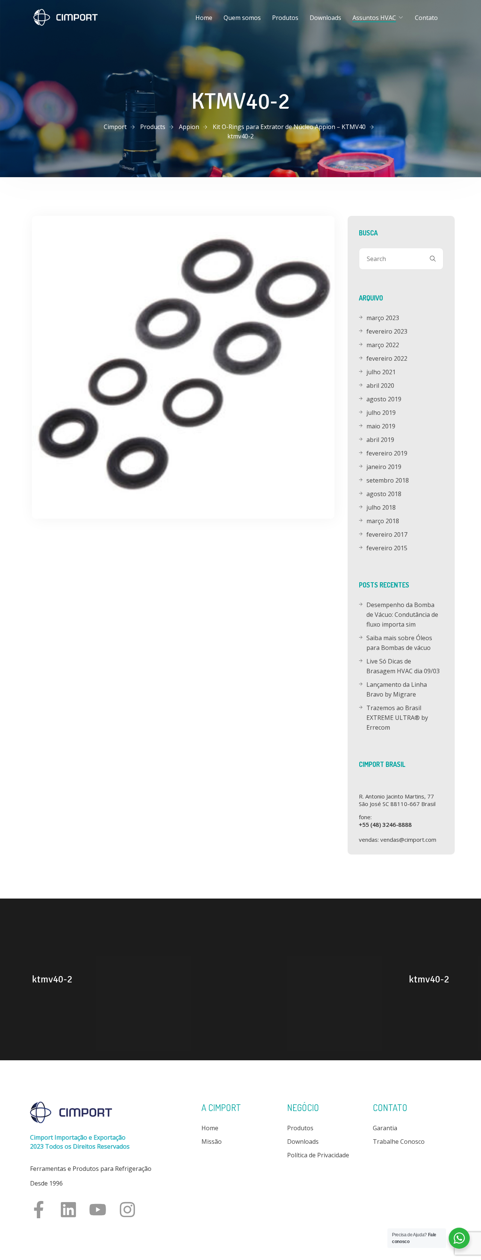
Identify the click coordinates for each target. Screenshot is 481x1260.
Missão (211, 1141)
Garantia (385, 1128)
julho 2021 (381, 372)
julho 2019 (381, 412)
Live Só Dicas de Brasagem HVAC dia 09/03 (403, 666)
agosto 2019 (383, 399)
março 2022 (382, 345)
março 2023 (382, 318)
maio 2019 (380, 426)
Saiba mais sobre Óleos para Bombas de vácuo (399, 643)
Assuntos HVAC (374, 18)
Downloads (325, 18)
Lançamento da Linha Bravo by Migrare (396, 689)
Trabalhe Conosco (399, 1141)
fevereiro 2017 (386, 534)
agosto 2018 (383, 494)
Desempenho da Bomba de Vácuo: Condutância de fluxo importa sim (402, 614)
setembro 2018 (387, 480)
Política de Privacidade (318, 1155)
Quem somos (242, 18)
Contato (426, 18)
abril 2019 (380, 440)
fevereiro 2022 (386, 358)
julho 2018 (381, 507)
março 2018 (382, 521)
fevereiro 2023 (386, 331)
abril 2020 (380, 385)
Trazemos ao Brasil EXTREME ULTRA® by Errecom (397, 718)
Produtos (285, 18)
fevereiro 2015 (386, 548)
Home (203, 18)
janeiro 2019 (383, 467)
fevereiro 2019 (386, 453)
